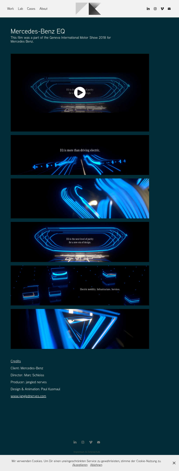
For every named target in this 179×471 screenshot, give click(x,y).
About (43, 8)
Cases (31, 8)
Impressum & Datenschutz (87, 451)
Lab (20, 8)
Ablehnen (96, 465)
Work (10, 8)
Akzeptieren (80, 465)
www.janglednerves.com (28, 396)
